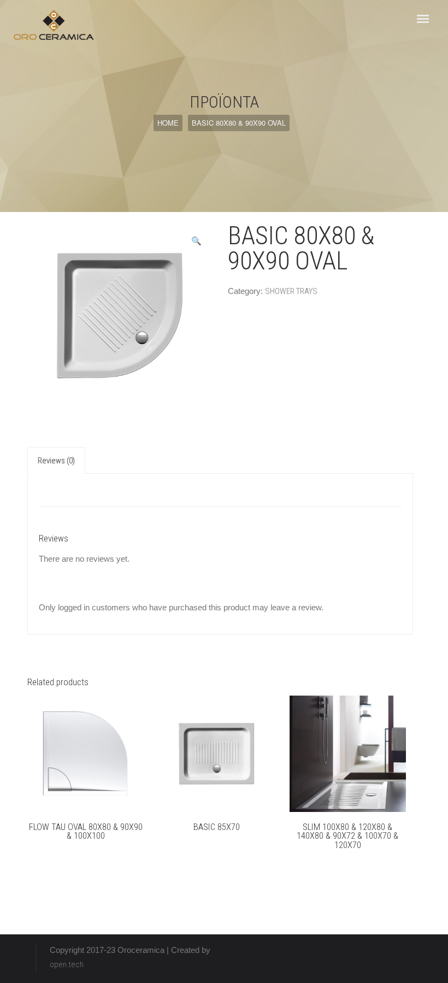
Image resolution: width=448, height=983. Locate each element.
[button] (196, 241)
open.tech (67, 964)
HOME (168, 122)
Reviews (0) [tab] (56, 461)
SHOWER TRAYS (291, 291)
